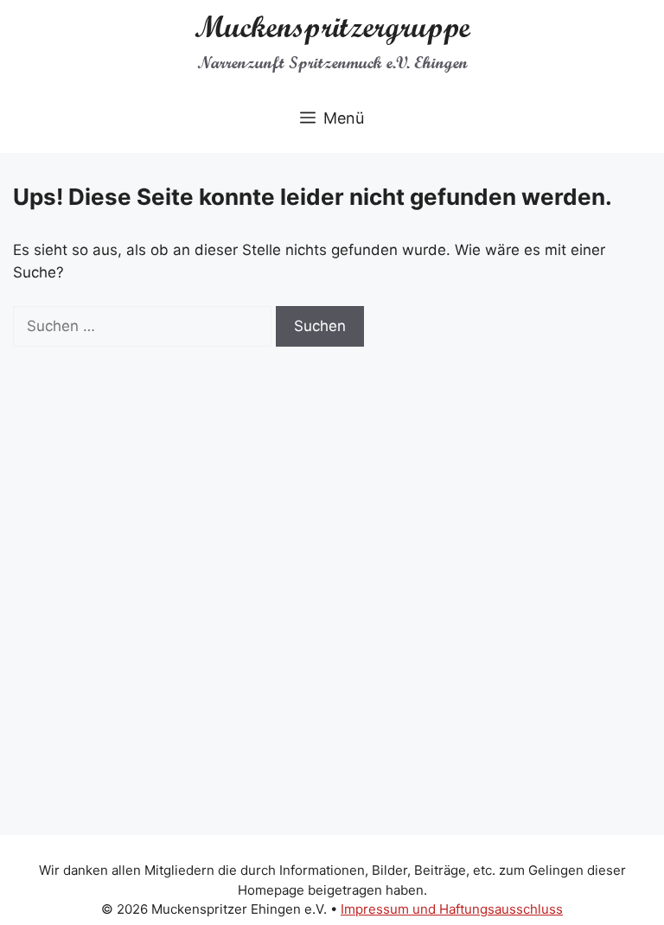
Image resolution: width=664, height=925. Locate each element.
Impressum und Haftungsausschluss (452, 909)
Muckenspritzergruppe (332, 27)
